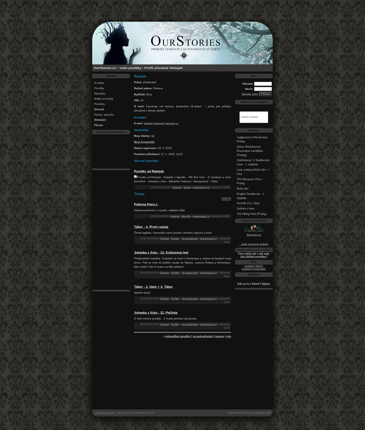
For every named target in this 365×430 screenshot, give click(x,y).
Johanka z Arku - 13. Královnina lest (161, 252)
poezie (219, 336)
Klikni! (266, 283)
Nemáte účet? (250, 94)
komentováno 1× (201, 216)
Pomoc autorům (104, 114)
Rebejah (177, 187)
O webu (99, 82)
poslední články (253, 266)
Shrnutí (187, 187)
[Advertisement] (182, 8)
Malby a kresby (103, 98)
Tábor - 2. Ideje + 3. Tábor (153, 287)
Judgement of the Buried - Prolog (253, 139)
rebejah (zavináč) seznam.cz (161, 123)
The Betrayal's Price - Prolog (250, 181)
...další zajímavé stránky (253, 244)
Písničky (99, 104)
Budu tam (243, 188)
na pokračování (203, 336)
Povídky (99, 88)
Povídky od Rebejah (149, 171)
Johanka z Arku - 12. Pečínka (155, 313)
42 (152, 136)
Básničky (100, 93)
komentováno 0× (201, 187)
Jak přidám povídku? (253, 256)
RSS (268, 413)
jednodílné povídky (177, 336)
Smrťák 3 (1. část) (248, 203)
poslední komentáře (254, 269)
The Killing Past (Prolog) (252, 213)
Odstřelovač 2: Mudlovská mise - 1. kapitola (253, 162)
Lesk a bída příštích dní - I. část (253, 171)
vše (228, 336)
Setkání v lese (245, 208)
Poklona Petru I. (146, 204)
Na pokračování (190, 238)
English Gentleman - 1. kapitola (251, 196)
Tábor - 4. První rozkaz (151, 227)
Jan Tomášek (257, 413)
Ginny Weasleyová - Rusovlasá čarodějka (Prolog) (250, 151)
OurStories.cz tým (105, 413)
